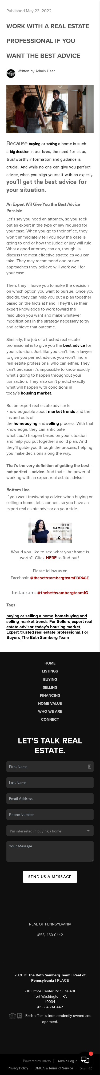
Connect (50, 719)
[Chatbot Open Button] (85, 1060)
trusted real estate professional (50, 632)
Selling (50, 687)
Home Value (50, 703)
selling (51, 144)
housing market (36, 393)
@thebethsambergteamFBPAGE (59, 577)
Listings (50, 671)
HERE (51, 558)
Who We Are (50, 711)
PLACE (63, 980)
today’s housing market (57, 627)
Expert (12, 632)
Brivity (46, 1061)
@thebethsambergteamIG (62, 592)
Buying (50, 679)
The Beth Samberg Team (45, 637)
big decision (20, 151)
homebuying (25, 423)
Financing (50, 695)
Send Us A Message (50, 877)
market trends (61, 411)
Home (50, 663)
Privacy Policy (18, 1068)
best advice (74, 345)
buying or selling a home (29, 616)
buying (34, 144)
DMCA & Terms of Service (54, 1068)
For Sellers (59, 621)
